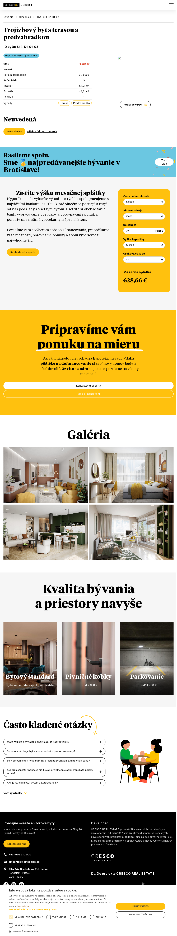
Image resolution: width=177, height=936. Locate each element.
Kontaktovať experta (22, 252)
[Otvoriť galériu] (135, 65)
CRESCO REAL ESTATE (105, 829)
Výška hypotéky (134, 239)
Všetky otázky (12, 793)
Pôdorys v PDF (132, 104)
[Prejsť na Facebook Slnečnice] (6, 884)
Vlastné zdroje (132, 210)
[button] (60, 909)
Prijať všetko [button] (140, 906)
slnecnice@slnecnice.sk (24, 861)
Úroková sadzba (134, 253)
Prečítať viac (23, 905)
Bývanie (8, 17)
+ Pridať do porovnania (42, 131)
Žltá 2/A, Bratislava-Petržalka (28, 869)
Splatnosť (129, 225)
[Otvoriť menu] (171, 5)
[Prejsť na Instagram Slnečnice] (13, 884)
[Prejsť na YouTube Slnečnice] (21, 884)
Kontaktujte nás (16, 843)
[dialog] (88, 910)
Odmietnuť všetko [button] (140, 914)
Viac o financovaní (88, 393)
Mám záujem (14, 131)
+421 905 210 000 (20, 854)
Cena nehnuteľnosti (136, 196)
